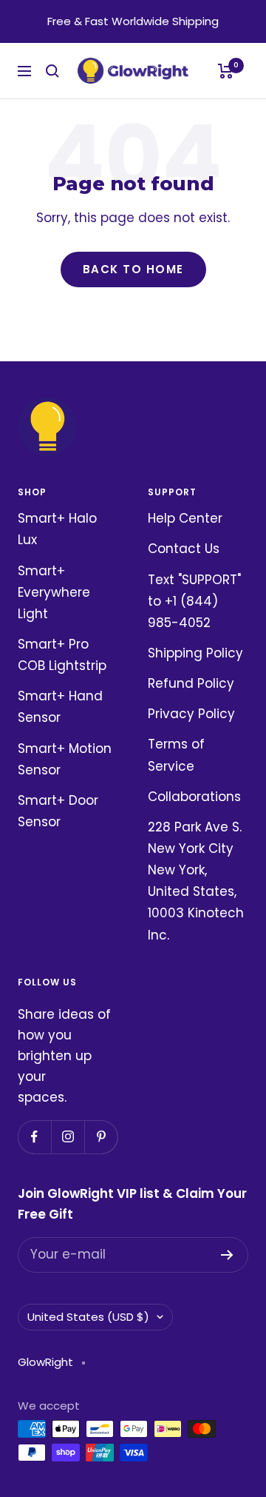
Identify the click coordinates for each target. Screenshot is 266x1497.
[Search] (52, 71)
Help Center (185, 518)
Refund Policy (191, 683)
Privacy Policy (191, 714)
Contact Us (183, 548)
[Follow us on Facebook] (34, 1136)
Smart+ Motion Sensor (65, 759)
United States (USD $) (88, 1316)
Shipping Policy (195, 653)
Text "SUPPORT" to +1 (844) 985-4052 (194, 601)
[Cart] (225, 71)
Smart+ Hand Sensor (60, 706)
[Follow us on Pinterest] (100, 1136)
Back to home (133, 269)
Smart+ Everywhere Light (54, 592)
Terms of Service (176, 754)
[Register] (227, 1255)
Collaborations (194, 797)
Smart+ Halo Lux (57, 529)
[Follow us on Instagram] (67, 1136)
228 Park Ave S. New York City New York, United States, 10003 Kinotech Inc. (196, 881)
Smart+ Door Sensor (58, 811)
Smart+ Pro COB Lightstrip (62, 654)
